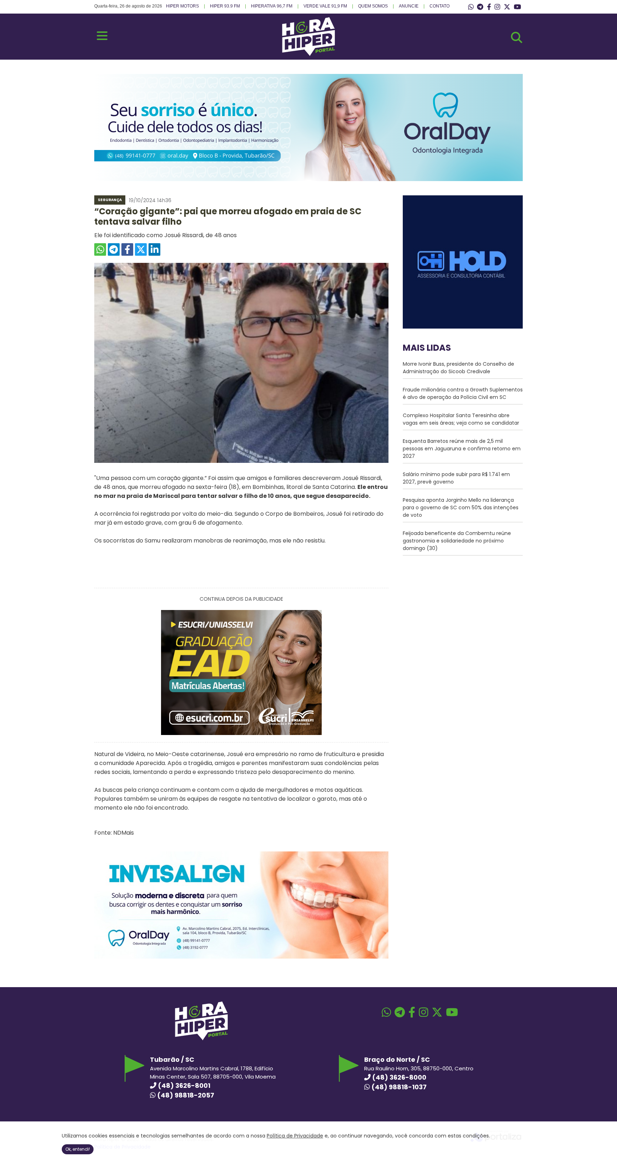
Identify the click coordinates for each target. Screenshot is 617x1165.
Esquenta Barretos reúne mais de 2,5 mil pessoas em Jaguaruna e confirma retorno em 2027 (462, 449)
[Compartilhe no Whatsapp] (100, 249)
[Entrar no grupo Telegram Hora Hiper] (480, 7)
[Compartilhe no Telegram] (114, 249)
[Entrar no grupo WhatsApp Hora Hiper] (471, 7)
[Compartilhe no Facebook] (127, 249)
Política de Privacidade (295, 1135)
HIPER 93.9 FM (225, 6)
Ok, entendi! (77, 1149)
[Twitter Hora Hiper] (507, 7)
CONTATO (440, 6)
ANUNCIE (408, 6)
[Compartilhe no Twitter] (141, 249)
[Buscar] (517, 37)
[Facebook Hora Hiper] (489, 7)
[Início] (308, 54)
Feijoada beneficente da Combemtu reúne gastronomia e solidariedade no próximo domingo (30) (457, 541)
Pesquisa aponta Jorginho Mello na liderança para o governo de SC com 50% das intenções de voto (460, 507)
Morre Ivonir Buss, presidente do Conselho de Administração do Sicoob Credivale (458, 367)
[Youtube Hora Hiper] (517, 7)
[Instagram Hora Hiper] (497, 7)
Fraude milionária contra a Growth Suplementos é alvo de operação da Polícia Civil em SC (463, 393)
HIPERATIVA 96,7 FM (271, 6)
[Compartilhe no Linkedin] (154, 249)
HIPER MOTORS (182, 6)
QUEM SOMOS (373, 6)
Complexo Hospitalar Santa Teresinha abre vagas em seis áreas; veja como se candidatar (461, 419)
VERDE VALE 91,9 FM (325, 6)
